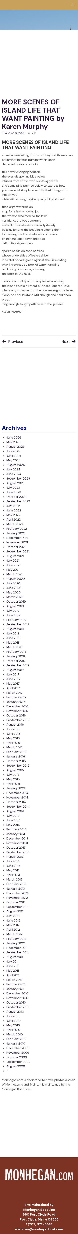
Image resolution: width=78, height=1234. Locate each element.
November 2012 (17, 898)
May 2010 (13, 1025)
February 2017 (16, 697)
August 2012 (15, 911)
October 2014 (16, 802)
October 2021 (16, 547)
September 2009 (18, 1062)
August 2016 (15, 725)
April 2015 (13, 784)
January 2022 (16, 533)
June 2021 (13, 565)
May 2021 (13, 570)
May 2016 (13, 738)
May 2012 (13, 925)
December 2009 (17, 1048)
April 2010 (13, 1030)
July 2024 (13, 469)
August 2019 (15, 606)
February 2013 (16, 884)
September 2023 (18, 479)
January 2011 (15, 989)
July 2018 (12, 633)
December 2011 (16, 948)
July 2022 (13, 506)
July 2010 (13, 1016)
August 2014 (15, 811)
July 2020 (13, 583)
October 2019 (16, 602)
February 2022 (16, 529)
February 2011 (15, 984)
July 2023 (13, 488)
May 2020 (13, 592)
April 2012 (13, 930)
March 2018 (14, 647)
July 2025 (13, 451)
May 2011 (12, 971)
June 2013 (13, 866)
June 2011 (13, 966)
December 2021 (17, 538)
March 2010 (14, 1034)
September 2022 (18, 501)
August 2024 (15, 465)
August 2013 (15, 857)
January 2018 (15, 656)
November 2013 (17, 843)
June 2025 (13, 456)
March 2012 (14, 934)
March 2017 (14, 693)
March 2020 (14, 597)
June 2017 (13, 679)
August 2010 (15, 1012)
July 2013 (12, 861)
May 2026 (13, 442)
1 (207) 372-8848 (39, 1224)
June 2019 (13, 615)
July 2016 (12, 729)
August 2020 (15, 579)
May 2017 (13, 684)
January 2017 (15, 702)
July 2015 (12, 775)
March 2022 (14, 524)
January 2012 (15, 943)
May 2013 (13, 870)
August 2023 (15, 483)
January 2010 (15, 1043)
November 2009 (17, 1053)
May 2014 (13, 825)
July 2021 (12, 561)
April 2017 (13, 688)
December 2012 (17, 893)
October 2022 (16, 497)
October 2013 (16, 848)
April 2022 (13, 520)
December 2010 (17, 993)
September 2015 (17, 766)
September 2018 (17, 624)
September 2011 (17, 952)
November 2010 (17, 998)
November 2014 (17, 797)
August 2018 (15, 629)
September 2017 (17, 665)
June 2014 (13, 820)
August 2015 (15, 770)
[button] (73, 5)
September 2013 (17, 852)
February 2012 (16, 939)
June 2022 (13, 510)
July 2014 (13, 816)
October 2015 (16, 761)
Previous (15, 341)
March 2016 (14, 747)
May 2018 (13, 643)
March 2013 (14, 879)
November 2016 (17, 711)
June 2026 (13, 437)
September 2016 (17, 720)
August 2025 (15, 447)
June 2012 (13, 920)
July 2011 (12, 961)
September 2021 (17, 551)
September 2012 (17, 907)
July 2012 (12, 916)
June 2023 (13, 492)
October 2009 (16, 1057)
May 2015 (13, 779)
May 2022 (13, 515)
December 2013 (17, 838)
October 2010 (16, 1002)
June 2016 (13, 734)
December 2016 (17, 706)
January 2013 (15, 889)
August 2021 (15, 556)
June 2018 (13, 638)
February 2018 (16, 652)
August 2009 (15, 1066)
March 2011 (14, 980)
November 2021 (17, 542)
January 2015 (15, 788)
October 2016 (16, 715)
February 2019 (16, 620)
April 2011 (12, 975)
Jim (34, 133)
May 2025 (13, 460)
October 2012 (16, 902)
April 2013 (13, 875)
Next (66, 341)
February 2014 (16, 829)
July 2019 (12, 611)
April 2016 (13, 743)
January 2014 (15, 834)
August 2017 (15, 670)
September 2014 (18, 807)
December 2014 (17, 793)
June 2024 (13, 474)
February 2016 (16, 752)
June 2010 (13, 1021)
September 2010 (18, 1007)
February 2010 (16, 1039)
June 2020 (13, 588)
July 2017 (12, 674)
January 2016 (15, 756)
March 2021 (14, 574)
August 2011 (14, 957)
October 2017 (16, 661)
